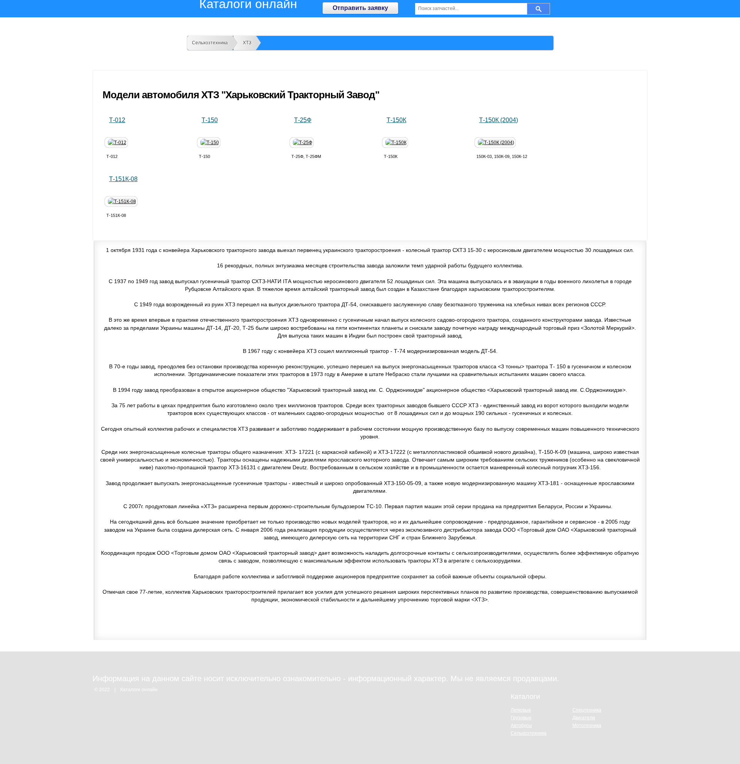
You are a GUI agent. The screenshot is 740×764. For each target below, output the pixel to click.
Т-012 (117, 120)
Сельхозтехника (210, 42)
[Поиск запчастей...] (538, 9)
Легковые (521, 710)
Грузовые (521, 717)
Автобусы (521, 725)
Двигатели (583, 717)
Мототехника (586, 725)
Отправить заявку (360, 8)
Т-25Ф (302, 120)
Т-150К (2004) (498, 120)
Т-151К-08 (123, 179)
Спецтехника (586, 710)
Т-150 (210, 120)
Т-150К (396, 120)
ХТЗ (247, 42)
